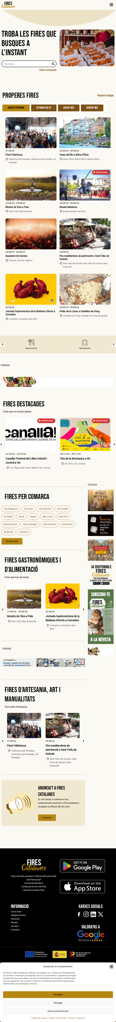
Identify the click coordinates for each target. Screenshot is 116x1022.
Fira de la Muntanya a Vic (21, 458)
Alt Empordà (45, 509)
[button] (111, 966)
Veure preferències (58, 1011)
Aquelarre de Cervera (16, 255)
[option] (31, 344)
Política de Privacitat (57, 1018)
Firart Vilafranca (14, 154)
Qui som (15, 926)
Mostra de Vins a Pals (17, 207)
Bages (33, 516)
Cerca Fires (16, 911)
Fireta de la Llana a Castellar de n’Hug (80, 311)
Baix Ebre (63, 516)
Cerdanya (23, 532)
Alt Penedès (62, 509)
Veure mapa (105, 95)
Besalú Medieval (68, 207)
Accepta (58, 994)
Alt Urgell (8, 516)
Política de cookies (39, 1018)
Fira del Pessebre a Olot (74, 458)
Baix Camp (48, 516)
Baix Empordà (10, 524)
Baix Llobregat (30, 524)
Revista (14, 922)
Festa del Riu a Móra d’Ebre (74, 154)
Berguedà (8, 532)
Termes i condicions (76, 1018)
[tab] (16, 108)
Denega (58, 1002)
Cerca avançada (47, 69)
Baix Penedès (49, 524)
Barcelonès (67, 524)
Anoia (21, 516)
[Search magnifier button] (53, 64)
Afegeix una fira (18, 915)
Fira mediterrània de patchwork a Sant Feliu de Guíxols (61, 749)
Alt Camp (28, 509)
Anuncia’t (47, 817)
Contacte (15, 929)
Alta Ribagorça (11, 509)
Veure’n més (12, 541)
